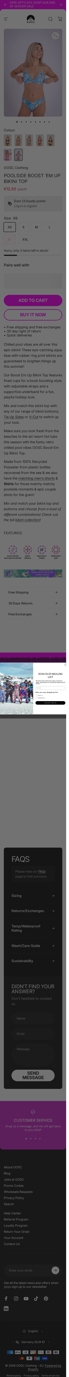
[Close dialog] (65, 664)
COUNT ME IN (50, 703)
